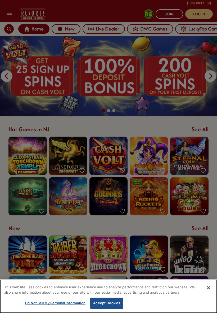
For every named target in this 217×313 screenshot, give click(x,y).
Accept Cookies (106, 303)
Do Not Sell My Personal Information (55, 303)
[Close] (208, 288)
